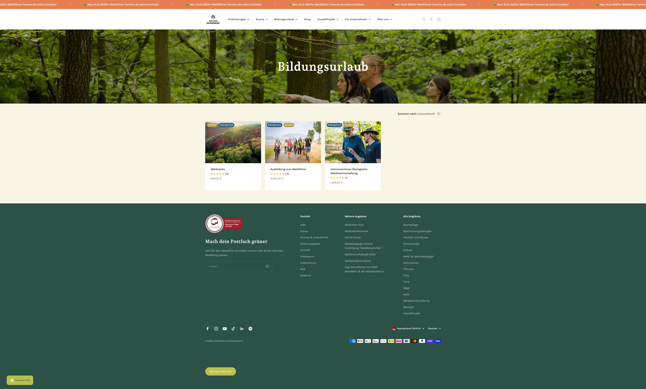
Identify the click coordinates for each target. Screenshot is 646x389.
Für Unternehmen (356, 19)
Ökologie (408, 307)
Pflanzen (408, 269)
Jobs (303, 224)
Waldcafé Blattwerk (356, 231)
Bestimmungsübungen (417, 231)
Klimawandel (411, 243)
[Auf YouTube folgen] (224, 328)
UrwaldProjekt (326, 19)
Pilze (406, 275)
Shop (307, 19)
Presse (304, 231)
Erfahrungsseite (310, 243)
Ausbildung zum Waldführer (288, 169)
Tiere (406, 281)
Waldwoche (218, 169)
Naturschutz (411, 262)
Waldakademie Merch (358, 260)
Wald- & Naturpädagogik (418, 256)
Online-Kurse (353, 237)
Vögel (406, 288)
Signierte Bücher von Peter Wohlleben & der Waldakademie (364, 269)
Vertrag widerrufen (220, 371)
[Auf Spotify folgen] (250, 328)
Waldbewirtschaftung (416, 300)
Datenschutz (308, 262)
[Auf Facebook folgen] (207, 328)
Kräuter (407, 250)
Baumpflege (410, 224)
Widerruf (305, 275)
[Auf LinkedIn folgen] (242, 328)
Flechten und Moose (415, 237)
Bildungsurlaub (284, 19)
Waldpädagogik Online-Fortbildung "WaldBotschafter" (363, 246)
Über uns (382, 19)
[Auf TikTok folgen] (233, 328)
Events (260, 19)
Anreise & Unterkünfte (314, 237)
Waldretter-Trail (354, 224)
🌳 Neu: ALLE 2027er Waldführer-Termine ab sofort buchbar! (79, 4)
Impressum (307, 256)
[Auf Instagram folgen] (216, 328)
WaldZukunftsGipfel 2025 (360, 254)
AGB (302, 269)
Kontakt (305, 250)
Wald (406, 294)
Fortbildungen (237, 19)
